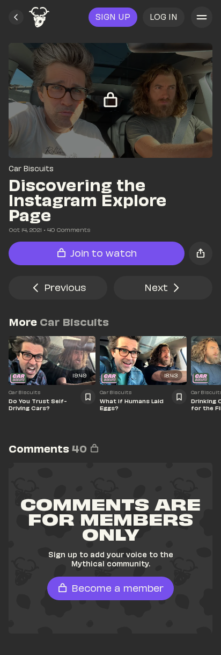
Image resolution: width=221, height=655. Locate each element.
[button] (16, 17)
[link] (39, 17)
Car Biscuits (31, 168)
